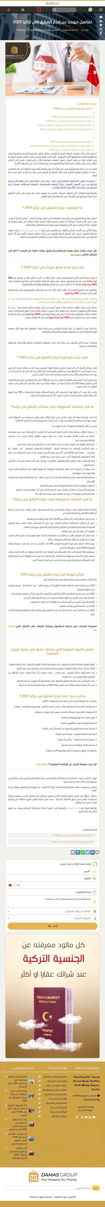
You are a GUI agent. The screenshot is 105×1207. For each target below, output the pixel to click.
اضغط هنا (75, 254)
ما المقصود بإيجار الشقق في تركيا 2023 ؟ (72, 109)
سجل (95, 1188)
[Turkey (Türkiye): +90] (11, 885)
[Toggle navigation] (102, 10)
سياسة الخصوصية (86, 1107)
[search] (55, 9)
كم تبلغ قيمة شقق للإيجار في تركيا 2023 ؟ (71, 117)
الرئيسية (84, 30)
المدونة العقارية (69, 30)
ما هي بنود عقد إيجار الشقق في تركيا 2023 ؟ (69, 150)
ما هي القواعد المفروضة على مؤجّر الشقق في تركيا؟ (65, 129)
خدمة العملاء (73, 808)
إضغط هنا (41, 764)
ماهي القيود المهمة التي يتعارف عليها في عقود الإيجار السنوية (60, 146)
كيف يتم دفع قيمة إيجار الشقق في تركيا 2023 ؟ (68, 121)
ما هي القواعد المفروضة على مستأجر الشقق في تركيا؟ (64, 125)
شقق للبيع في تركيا (29, 230)
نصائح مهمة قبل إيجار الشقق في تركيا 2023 (70, 142)
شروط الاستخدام (85, 1110)
